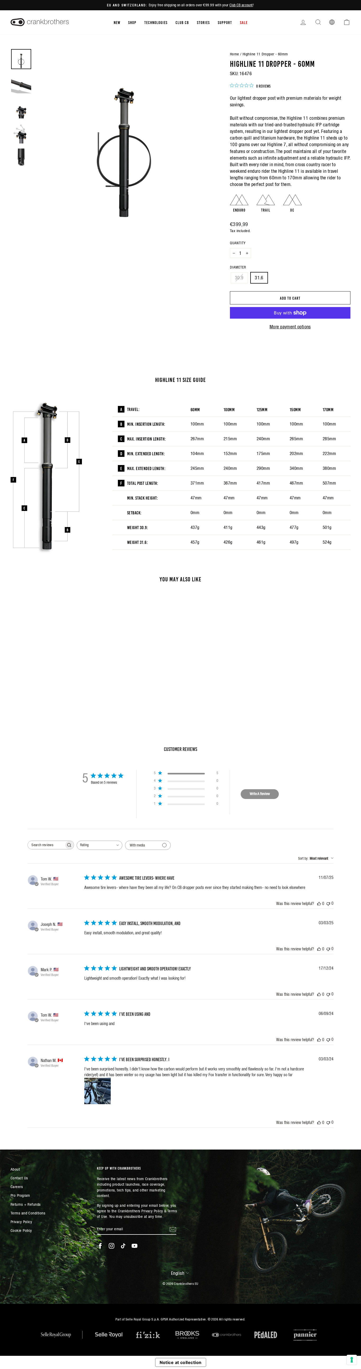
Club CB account (241, 5)
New (117, 22)
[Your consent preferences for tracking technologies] (352, 1360)
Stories (203, 22)
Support (225, 22)
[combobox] (99, 845)
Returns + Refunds (26, 1204)
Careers (17, 1186)
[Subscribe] (172, 1229)
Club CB (182, 22)
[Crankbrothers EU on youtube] (134, 1246)
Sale (244, 22)
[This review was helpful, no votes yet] (319, 903)
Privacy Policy (21, 1221)
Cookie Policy (21, 1230)
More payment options (290, 326)
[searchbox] (46, 845)
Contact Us (19, 1178)
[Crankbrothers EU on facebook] (100, 1246)
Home (234, 54)
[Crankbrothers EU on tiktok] (123, 1246)
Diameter (238, 267)
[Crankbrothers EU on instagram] (111, 1246)
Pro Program (20, 1195)
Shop (132, 22)
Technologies (156, 22)
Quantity (238, 243)
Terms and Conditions (28, 1213)
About (15, 1169)
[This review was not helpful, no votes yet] (328, 903)
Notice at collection (181, 1362)
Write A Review (260, 794)
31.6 (259, 277)
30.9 (239, 277)
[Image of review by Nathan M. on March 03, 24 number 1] (97, 1091)
